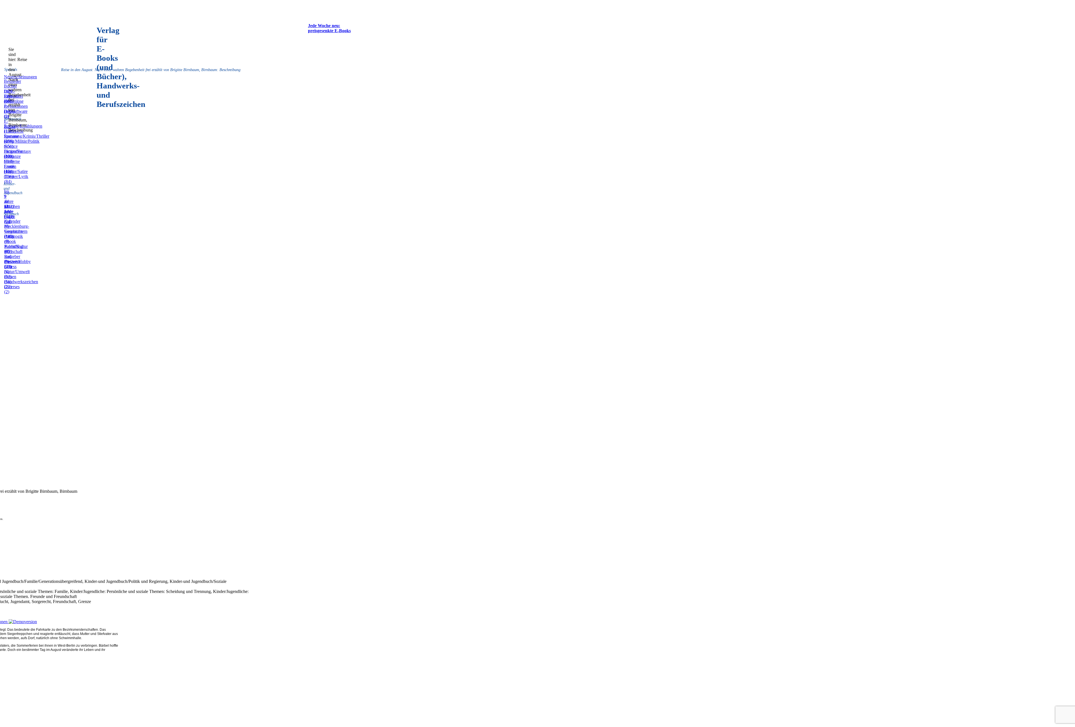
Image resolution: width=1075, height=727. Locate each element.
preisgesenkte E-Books (329, 30)
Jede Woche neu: (324, 25)
